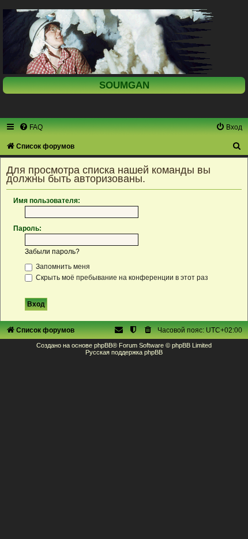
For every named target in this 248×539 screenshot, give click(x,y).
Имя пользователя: (46, 201)
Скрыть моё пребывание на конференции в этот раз (121, 278)
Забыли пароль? (52, 252)
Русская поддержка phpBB (124, 352)
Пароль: (27, 228)
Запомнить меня (62, 267)
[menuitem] (31, 127)
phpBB (103, 345)
